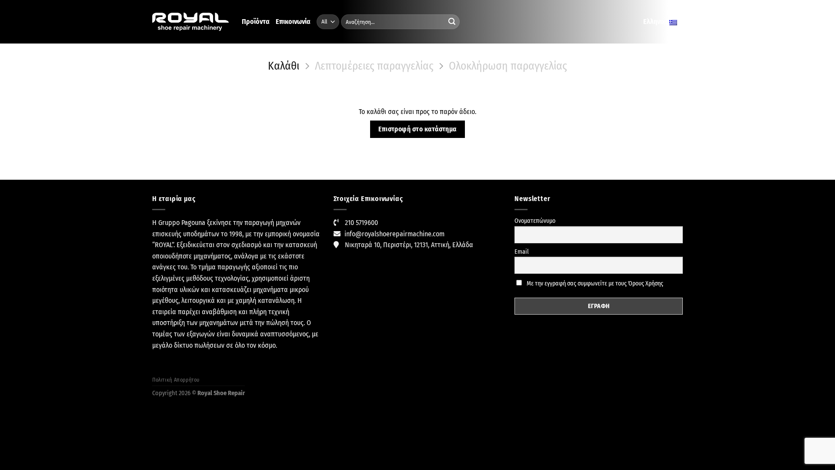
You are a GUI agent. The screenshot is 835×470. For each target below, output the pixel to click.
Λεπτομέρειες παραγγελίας (374, 66)
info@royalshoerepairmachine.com (394, 234)
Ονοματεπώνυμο (534, 221)
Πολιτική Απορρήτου (176, 380)
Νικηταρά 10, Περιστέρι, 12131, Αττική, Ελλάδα (409, 245)
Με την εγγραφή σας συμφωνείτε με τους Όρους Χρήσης (594, 283)
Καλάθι (283, 66)
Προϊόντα (256, 21)
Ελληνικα (656, 21)
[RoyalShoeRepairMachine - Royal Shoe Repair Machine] (190, 22)
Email (521, 251)
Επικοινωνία (293, 21)
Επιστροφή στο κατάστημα (417, 129)
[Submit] (451, 21)
